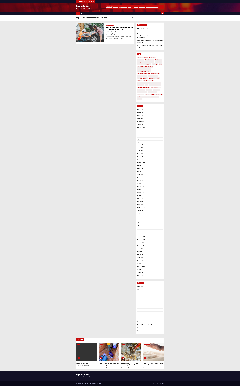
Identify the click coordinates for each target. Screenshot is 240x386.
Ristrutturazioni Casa (142, 316)
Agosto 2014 (140, 275)
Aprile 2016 (140, 228)
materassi (157, 7)
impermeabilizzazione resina (139, 7)
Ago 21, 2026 (81, 365)
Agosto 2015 (140, 248)
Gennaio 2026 (140, 124)
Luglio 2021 (139, 189)
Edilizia (138, 301)
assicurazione (141, 59)
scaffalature (149, 89)
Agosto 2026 (140, 109)
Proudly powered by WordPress (82, 383)
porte (146, 85)
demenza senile (147, 64)
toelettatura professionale (143, 96)
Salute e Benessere (142, 319)
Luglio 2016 (139, 225)
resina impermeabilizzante (144, 87)
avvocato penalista (150, 7)
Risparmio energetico (155, 87)
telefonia (147, 94)
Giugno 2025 (140, 145)
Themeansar (99, 383)
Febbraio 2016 (140, 234)
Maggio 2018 (140, 201)
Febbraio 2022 (140, 186)
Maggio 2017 (140, 216)
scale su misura (156, 89)
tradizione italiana (155, 96)
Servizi (138, 322)
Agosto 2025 (140, 139)
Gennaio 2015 (140, 263)
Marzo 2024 (140, 177)
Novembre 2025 (141, 130)
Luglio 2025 (140, 142)
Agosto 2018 (140, 198)
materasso (145, 78)
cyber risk (140, 64)
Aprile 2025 (140, 151)
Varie (113, 25)
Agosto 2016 (140, 222)
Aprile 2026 (140, 118)
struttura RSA (130, 7)
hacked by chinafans (142, 28)
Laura (115, 31)
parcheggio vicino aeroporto (144, 82)
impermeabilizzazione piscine (144, 69)
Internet (139, 304)
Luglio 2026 (140, 112)
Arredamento (115, 7)
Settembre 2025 (141, 136)
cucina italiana (158, 62)
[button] (160, 13)
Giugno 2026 (140, 115)
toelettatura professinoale (156, 94)
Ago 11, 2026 (103, 367)
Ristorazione (140, 313)
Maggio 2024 (140, 171)
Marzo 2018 (140, 204)
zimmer (87, 365)
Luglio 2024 (140, 168)
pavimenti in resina (156, 82)
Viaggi (138, 330)
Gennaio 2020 (140, 192)
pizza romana (141, 85)
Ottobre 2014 (140, 269)
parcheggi (145, 80)
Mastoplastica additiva (153, 76)
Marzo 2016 (140, 231)
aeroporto (140, 57)
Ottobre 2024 (140, 165)
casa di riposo (109, 7)
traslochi (140, 99)
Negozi (139, 307)
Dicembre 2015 (141, 237)
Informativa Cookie (160, 383)
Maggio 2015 (140, 254)
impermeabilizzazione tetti (144, 73)
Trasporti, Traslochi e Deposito (144, 325)
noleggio (140, 80)
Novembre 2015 (141, 240)
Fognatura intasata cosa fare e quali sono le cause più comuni (109, 364)
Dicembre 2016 (141, 219)
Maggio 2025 (140, 148)
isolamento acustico (155, 73)
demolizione (155, 64)
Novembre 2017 (141, 207)
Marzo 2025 (140, 154)
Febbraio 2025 (140, 156)
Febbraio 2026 (140, 121)
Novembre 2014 (141, 266)
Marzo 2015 (140, 260)
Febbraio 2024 (140, 180)
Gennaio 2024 (140, 183)
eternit (160, 64)
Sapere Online (82, 6)
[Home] (78, 13)
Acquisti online (140, 286)
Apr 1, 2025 (109, 31)
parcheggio (151, 80)
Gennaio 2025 (140, 159)
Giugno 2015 (140, 251)
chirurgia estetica (142, 62)
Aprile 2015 (140, 257)
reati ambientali (152, 85)
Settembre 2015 (141, 245)
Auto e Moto (108, 25)
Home (82, 13)
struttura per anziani (123, 7)
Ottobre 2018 (140, 195)
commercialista (150, 62)
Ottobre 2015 (140, 243)
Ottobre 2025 (140, 133)
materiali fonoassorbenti (154, 78)
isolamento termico (142, 76)
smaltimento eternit (142, 92)
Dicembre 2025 (141, 127)
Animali (139, 289)
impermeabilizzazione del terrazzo (145, 66)
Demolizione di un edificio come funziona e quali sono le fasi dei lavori (129, 365)
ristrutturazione (141, 89)
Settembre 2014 (141, 272)
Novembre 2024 (141, 162)
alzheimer (146, 57)
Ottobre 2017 (140, 210)
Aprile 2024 (140, 174)
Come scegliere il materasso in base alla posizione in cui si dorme (153, 364)
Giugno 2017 (140, 213)
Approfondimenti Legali (143, 292)
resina (159, 85)
